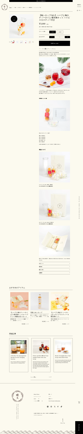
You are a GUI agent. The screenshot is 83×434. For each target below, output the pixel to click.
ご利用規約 (46, 413)
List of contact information (54, 400)
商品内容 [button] (40, 266)
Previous (10, 42)
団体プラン (51, 398)
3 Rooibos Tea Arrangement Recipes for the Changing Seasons (18, 357)
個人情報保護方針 (51, 413)
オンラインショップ (37, 396)
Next (33, 42)
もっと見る (33, 377)
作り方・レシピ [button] (41, 263)
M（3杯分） (52, 32)
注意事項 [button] (40, 272)
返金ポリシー (56, 413)
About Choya (36, 394)
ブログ (50, 396)
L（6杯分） (60, 32)
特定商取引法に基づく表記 (40, 413)
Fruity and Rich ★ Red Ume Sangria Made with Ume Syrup (40, 357)
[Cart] (79, 402)
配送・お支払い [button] (41, 269)
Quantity (42, 36)
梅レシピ (50, 394)
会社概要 (35, 413)
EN (79, 10)
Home (10, 7)
